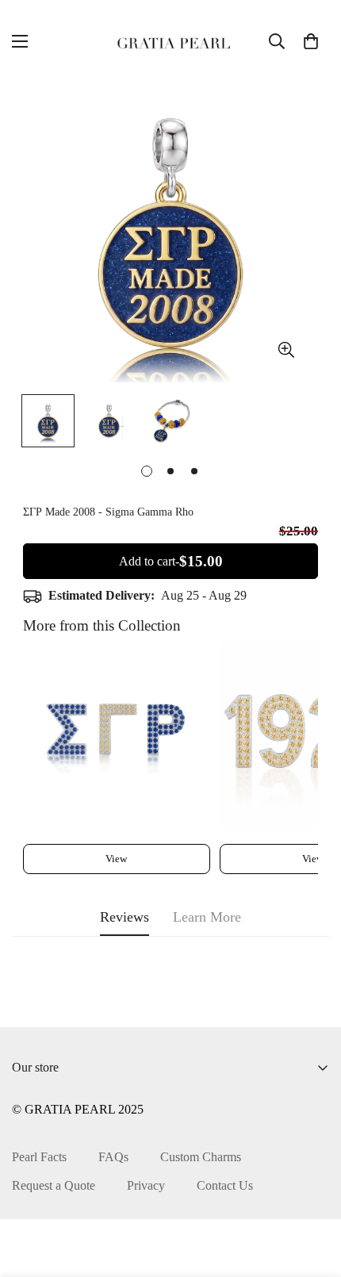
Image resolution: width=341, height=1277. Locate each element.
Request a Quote (53, 1185)
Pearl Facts (39, 1157)
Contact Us (225, 1185)
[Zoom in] (286, 350)
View (116, 859)
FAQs (113, 1157)
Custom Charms (200, 1157)
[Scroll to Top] (312, 1193)
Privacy (146, 1185)
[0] (311, 41)
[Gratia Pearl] (170, 41)
